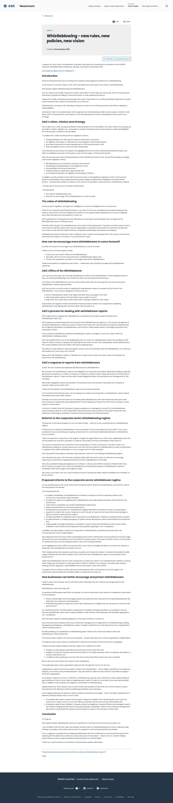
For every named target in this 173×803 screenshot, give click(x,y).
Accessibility (119, 797)
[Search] (167, 6)
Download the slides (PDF (52, 71)
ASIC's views (133, 6)
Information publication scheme (48, 797)
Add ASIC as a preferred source (118, 59)
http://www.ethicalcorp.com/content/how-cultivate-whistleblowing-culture (73, 752)
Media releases (94, 6)
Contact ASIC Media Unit (87, 779)
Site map (131, 797)
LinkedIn (90, 788)
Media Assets (108, 779)
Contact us (108, 797)
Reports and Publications (114, 6)
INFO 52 (58, 318)
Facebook (104, 788)
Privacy (97, 797)
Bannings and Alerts (150, 6)
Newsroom (48, 16)
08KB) (69, 71)
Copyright (87, 797)
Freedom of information (72, 797)
